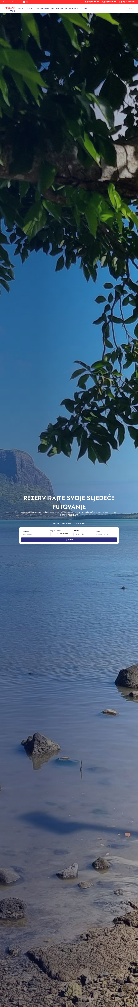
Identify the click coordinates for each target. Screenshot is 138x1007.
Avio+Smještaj (66, 524)
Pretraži (70, 539)
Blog (85, 8)
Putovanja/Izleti (79, 524)
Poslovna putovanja (42, 8)
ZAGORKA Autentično (59, 8)
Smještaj (56, 524)
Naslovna (21, 8)
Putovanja (30, 8)
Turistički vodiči (74, 8)
